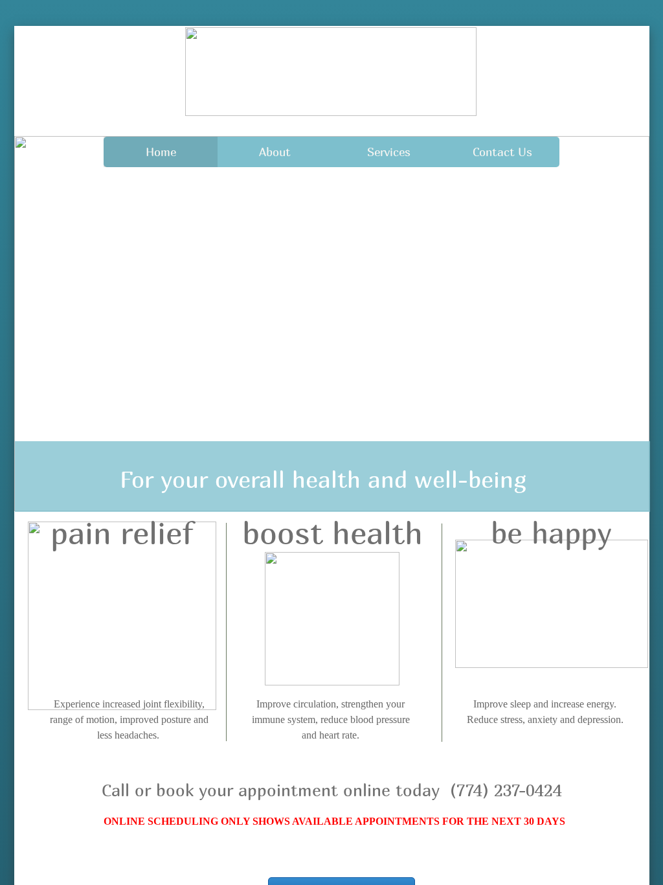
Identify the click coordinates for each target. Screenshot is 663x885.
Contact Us (502, 152)
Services (388, 152)
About (275, 152)
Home (161, 152)
